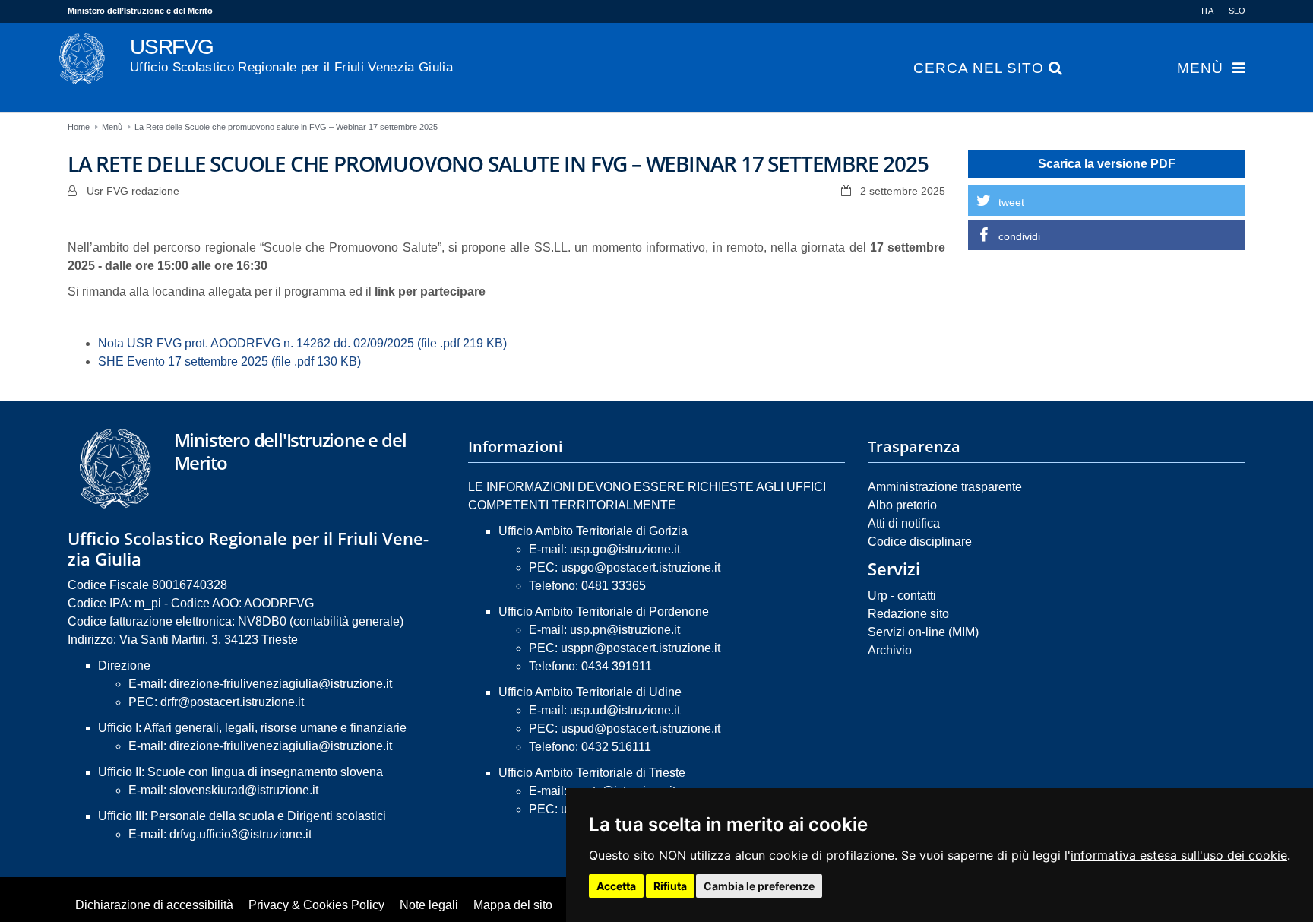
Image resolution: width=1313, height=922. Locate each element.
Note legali (429, 904)
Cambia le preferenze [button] (759, 885)
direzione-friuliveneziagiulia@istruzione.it (280, 683)
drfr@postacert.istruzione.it (232, 701)
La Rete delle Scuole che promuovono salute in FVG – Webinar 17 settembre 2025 (286, 126)
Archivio (890, 650)
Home (79, 126)
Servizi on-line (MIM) (923, 632)
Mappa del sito (512, 904)
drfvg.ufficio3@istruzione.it (240, 834)
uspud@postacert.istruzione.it (640, 728)
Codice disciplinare (920, 541)
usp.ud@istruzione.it (625, 710)
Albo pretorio (902, 505)
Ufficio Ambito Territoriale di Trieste (591, 772)
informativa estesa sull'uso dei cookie (1179, 855)
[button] (1106, 200)
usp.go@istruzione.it (625, 549)
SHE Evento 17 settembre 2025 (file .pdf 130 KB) (229, 361)
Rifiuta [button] (670, 885)
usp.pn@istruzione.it (625, 629)
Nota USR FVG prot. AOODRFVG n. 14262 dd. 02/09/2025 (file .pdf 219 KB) (302, 343)
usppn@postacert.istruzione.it (640, 648)
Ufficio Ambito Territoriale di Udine (590, 692)
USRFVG (291, 54)
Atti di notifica (904, 523)
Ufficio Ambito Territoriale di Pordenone (603, 611)
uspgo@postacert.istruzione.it (640, 567)
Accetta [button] (616, 885)
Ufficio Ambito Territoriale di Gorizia (593, 530)
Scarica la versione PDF (1106, 163)
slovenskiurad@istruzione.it (243, 790)
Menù (1200, 68)
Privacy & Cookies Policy (316, 904)
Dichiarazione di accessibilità (154, 904)
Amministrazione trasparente (945, 486)
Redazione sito (908, 613)
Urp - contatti (902, 595)
